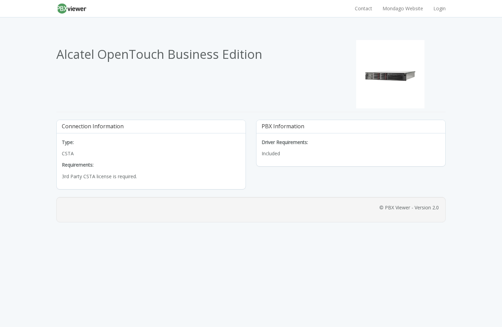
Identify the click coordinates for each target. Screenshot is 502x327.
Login (439, 8)
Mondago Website (402, 8)
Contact (363, 8)
